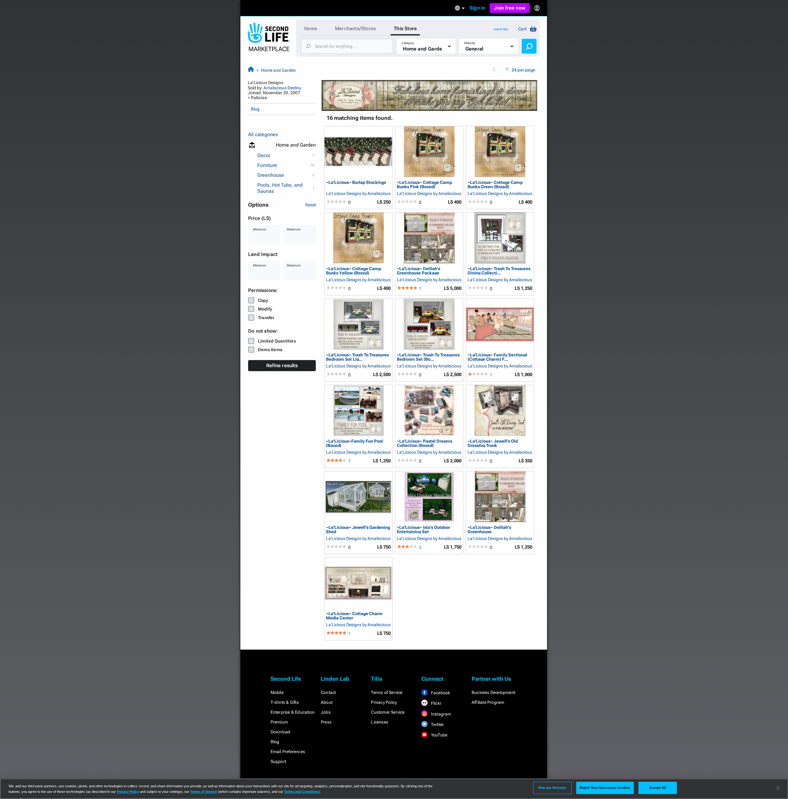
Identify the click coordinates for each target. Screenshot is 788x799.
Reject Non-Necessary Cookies (605, 787)
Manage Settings (552, 787)
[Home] (251, 70)
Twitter (437, 724)
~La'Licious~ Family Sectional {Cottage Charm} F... (497, 357)
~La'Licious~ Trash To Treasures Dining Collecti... (499, 270)
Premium (279, 722)
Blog (255, 109)
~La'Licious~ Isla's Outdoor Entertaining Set (423, 529)
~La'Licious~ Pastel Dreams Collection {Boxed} (424, 443)
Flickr (435, 703)
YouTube (439, 734)
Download (281, 731)
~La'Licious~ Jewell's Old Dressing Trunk (493, 443)
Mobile (277, 692)
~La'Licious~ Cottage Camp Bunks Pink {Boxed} (424, 184)
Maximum (294, 229)
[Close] (778, 788)
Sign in (477, 8)
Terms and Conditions (302, 791)
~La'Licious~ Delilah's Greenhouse (489, 529)
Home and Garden (278, 70)
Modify (265, 308)
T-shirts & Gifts (285, 702)
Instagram (440, 714)
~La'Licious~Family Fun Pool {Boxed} (354, 443)
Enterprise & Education (293, 712)
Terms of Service (386, 692)
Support (278, 761)
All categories (263, 134)
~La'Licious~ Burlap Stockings (356, 182)
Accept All (657, 787)
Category (408, 43)
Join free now (509, 8)
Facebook (440, 692)
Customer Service (387, 712)
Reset (310, 204)
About (326, 702)
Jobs (326, 712)
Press (326, 722)
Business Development (493, 692)
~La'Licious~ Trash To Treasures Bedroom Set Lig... (357, 357)
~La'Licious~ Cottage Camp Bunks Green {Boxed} (495, 184)
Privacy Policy (384, 702)
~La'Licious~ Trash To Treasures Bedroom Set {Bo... (428, 357)
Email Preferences (288, 751)
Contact (328, 692)
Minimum (259, 229)
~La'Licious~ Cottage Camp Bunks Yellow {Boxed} (353, 270)
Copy (263, 300)
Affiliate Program (488, 702)
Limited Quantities (277, 341)
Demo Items (270, 349)
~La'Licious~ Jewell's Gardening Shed (358, 529)
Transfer (266, 317)
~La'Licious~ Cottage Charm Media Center (354, 615)
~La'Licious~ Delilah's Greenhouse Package (418, 270)
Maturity (469, 43)
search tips (501, 29)
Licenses (379, 722)
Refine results (282, 365)
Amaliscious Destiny (282, 87)
